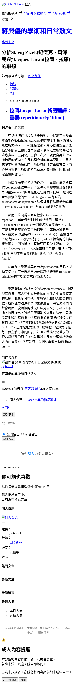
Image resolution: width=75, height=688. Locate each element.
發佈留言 (8, 439)
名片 (13, 93)
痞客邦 (29, 388)
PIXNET (18, 628)
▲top (5, 407)
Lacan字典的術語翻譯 (41, 400)
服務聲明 (43, 632)
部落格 (14, 89)
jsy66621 (7, 366)
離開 (23, 680)
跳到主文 (8, 42)
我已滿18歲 (9, 680)
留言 (38, 388)
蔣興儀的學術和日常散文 (37, 31)
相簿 (13, 84)
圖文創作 (34, 76)
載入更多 (8, 414)
